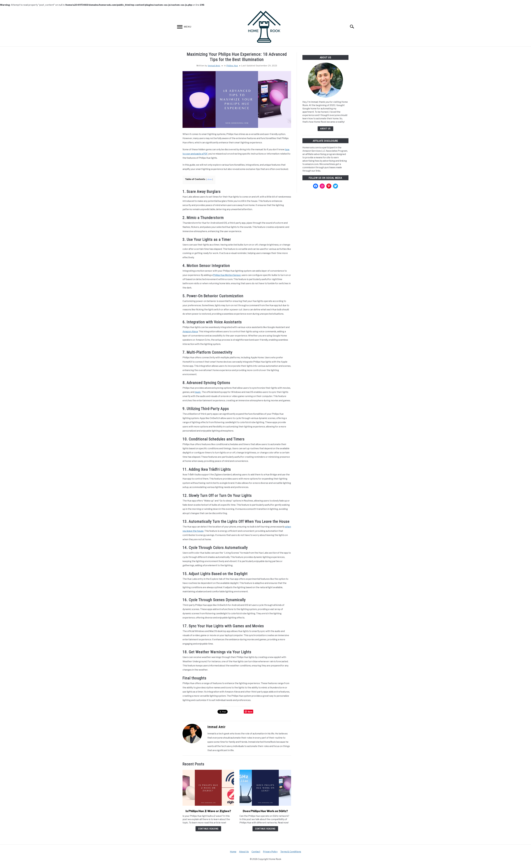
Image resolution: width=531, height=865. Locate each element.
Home (233, 851)
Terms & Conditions (290, 851)
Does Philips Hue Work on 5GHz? (265, 811)
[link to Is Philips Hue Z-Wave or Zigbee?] (208, 788)
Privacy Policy (270, 851)
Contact (256, 851)
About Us (325, 128)
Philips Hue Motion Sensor (227, 275)
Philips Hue (232, 65)
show (209, 179)
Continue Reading (208, 828)
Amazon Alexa (190, 331)
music (198, 392)
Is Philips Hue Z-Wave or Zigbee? (208, 811)
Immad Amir (214, 65)
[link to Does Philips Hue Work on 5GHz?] (265, 788)
